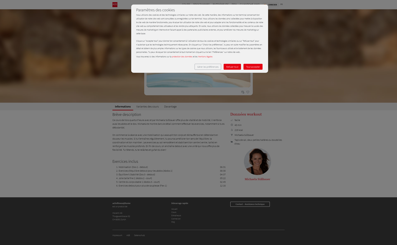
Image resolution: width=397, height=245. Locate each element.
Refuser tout (232, 66)
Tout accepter (253, 66)
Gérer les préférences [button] (208, 66)
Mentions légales (205, 56)
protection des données (182, 56)
